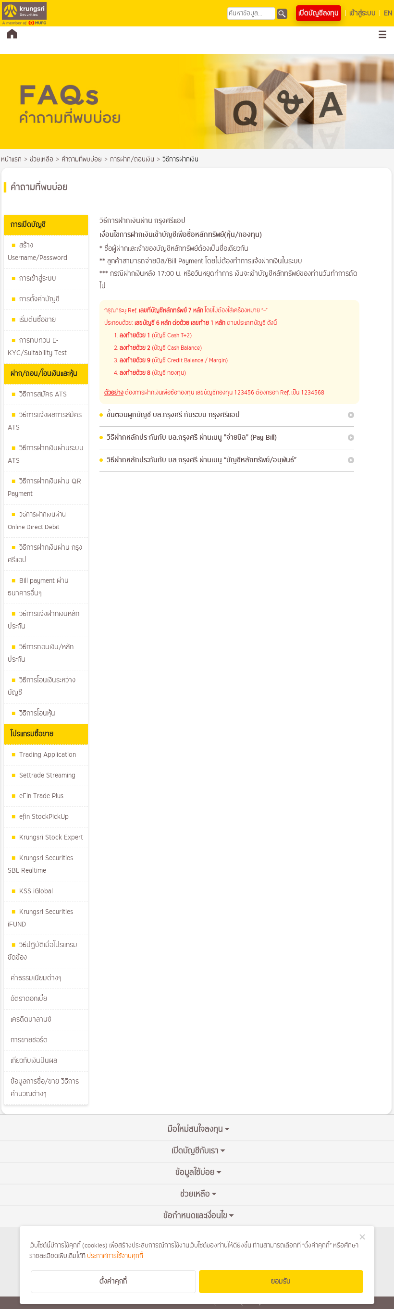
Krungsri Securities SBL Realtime (40, 864)
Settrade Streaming (47, 775)
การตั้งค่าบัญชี (39, 299)
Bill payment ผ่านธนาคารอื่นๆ (38, 587)
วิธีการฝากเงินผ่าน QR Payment (44, 487)
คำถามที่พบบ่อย (82, 159)
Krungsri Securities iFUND (40, 918)
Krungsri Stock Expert (51, 837)
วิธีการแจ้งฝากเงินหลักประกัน (43, 620)
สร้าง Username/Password (37, 251)
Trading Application (47, 754)
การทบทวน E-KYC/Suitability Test (37, 346)
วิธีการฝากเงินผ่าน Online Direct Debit (37, 521)
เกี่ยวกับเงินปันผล (34, 1060)
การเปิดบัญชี (28, 224)
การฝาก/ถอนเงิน (132, 159)
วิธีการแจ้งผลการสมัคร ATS (45, 421)
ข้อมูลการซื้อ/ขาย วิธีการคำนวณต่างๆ (45, 1087)
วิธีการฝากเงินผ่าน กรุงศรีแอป (45, 554)
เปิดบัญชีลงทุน (318, 13)
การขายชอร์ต (29, 1040)
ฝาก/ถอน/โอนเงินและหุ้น (44, 373)
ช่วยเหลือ (41, 159)
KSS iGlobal (36, 891)
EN (388, 13)
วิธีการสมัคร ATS (43, 394)
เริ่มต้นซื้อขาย (37, 319)
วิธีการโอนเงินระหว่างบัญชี (41, 686)
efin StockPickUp (44, 816)
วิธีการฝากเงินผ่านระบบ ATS (46, 454)
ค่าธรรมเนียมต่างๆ (36, 978)
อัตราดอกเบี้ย (29, 998)
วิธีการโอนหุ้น (37, 713)
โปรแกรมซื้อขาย (32, 734)
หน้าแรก (11, 159)
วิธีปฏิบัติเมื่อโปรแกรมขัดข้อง (42, 951)
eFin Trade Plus (41, 796)
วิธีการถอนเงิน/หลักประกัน (41, 653)
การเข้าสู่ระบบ (37, 278)
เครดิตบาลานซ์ (31, 1019)
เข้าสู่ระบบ (362, 13)
